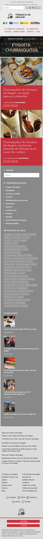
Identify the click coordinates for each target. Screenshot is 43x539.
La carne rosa (32, 29)
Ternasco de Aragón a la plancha (16, 294)
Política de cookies (29, 485)
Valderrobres (20, 303)
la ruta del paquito (23, 267)
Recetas (8, 32)
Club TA (9, 197)
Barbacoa (7, 237)
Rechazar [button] (23, 521)
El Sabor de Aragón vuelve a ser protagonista (20, 414)
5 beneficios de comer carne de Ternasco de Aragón (20, 439)
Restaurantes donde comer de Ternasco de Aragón (20, 458)
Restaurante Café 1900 (20, 282)
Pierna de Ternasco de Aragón (15, 279)
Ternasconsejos (12, 223)
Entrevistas (10, 204)
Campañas (10, 190)
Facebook (33, 497)
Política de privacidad (29, 488)
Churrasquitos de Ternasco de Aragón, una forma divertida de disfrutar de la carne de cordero (20, 147)
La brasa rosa (11, 210)
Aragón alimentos (13, 187)
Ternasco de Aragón (23, 16)
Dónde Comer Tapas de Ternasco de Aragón (17, 436)
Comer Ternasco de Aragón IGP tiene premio (20, 329)
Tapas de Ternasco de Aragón (12, 433)
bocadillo (17, 237)
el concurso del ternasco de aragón (18, 255)
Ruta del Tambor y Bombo (28, 285)
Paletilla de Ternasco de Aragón (16, 276)
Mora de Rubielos (10, 273)
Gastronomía (9, 264)
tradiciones (8, 303)
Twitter (17, 502)
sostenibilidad (22, 288)
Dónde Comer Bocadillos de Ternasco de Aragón (19, 446)
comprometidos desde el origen (16, 249)
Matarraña (8, 270)
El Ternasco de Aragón (14, 29)
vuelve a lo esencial (11, 306)
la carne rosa (9, 267)
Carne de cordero (20, 240)
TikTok (22, 497)
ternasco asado (10, 291)
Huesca (33, 264)
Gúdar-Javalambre (22, 264)
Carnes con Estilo (13, 194)
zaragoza (24, 306)
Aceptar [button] (24, 525)
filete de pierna (32, 258)
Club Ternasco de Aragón (31, 474)
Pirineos (31, 279)
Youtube (27, 502)
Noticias (7, 106)
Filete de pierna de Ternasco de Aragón (18, 261)
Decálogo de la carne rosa (16, 200)
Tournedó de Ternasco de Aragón (16, 300)
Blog (38, 32)
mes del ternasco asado (22, 270)
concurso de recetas (12, 252)
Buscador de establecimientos (16, 4)
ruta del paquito (10, 285)
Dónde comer (19, 32)
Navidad (22, 273)
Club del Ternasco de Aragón (21, 2)
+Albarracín (8, 234)
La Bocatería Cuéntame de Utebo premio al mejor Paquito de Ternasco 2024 (19, 450)
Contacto (34, 4)
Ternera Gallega (10, 297)
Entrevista (8, 258)
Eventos (30, 32)
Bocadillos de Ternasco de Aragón (14, 443)
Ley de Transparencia (29, 491)
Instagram (12, 497)
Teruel (20, 297)
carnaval (7, 240)
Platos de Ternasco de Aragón (12, 455)
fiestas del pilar (19, 258)
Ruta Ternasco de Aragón (16, 220)
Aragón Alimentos (29, 234)
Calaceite (26, 237)
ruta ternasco (9, 288)
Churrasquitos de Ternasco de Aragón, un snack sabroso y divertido (20, 93)
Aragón (18, 234)
